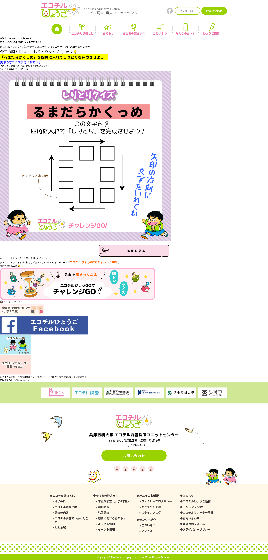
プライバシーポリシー (197, 529)
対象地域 (60, 527)
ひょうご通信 (211, 33)
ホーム (57, 30)
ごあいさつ (148, 525)
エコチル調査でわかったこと (71, 520)
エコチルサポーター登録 (198, 512)
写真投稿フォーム (194, 524)
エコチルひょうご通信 (197, 501)
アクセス (146, 531)
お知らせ (108, 33)
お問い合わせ (214, 11)
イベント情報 (106, 529)
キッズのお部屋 (151, 507)
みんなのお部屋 (149, 495)
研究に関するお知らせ (112, 518)
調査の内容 (62, 512)
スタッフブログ (151, 512)
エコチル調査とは (82, 33)
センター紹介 (187, 11)
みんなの (185, 33)
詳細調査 (103, 507)
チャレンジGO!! (193, 507)
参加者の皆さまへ (134, 33)
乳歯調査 (103, 512)
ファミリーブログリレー (156, 501)
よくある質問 (106, 524)
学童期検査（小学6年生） (114, 501)
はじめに (60, 501)
